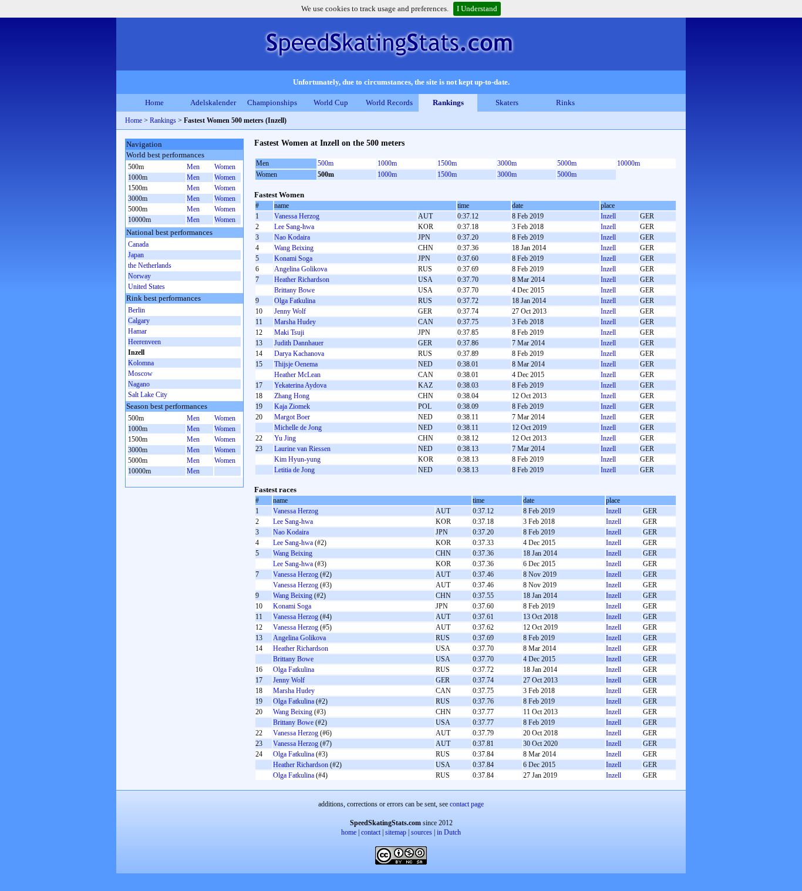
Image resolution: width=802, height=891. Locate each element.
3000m (507, 163)
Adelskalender (213, 102)
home (348, 832)
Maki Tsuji (289, 332)
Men (193, 167)
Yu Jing (285, 438)
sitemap (395, 832)
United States (146, 287)
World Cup (331, 102)
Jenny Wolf (290, 311)
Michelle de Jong (298, 427)
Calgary (139, 321)
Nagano (139, 384)
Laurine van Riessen (302, 449)
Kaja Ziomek (292, 406)
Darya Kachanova (299, 353)
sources (421, 832)
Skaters (507, 102)
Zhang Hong (291, 396)
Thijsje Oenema (296, 364)
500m (325, 163)
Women (224, 167)
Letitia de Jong (294, 470)
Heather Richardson (301, 279)
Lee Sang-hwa (294, 227)
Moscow (140, 373)
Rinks (565, 102)
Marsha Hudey (295, 322)
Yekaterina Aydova (300, 385)
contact (370, 832)
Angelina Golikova (300, 269)
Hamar (137, 331)
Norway (139, 276)
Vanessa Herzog (296, 216)
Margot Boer (292, 417)
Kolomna (141, 363)
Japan (136, 255)
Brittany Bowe (294, 290)
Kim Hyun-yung (297, 459)
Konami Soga (293, 258)
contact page (467, 804)
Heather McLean (297, 375)
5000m (567, 163)
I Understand (477, 8)
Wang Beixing (294, 248)
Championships (272, 102)
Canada (138, 244)
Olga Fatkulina (294, 301)
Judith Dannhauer (299, 343)
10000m (628, 163)
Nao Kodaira (292, 237)
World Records (389, 102)
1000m (387, 163)
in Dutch (449, 832)
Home (154, 102)
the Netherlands (149, 265)
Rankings (448, 102)
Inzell (608, 216)
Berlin (136, 310)
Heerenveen (144, 342)
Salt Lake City (147, 395)
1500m (447, 163)
